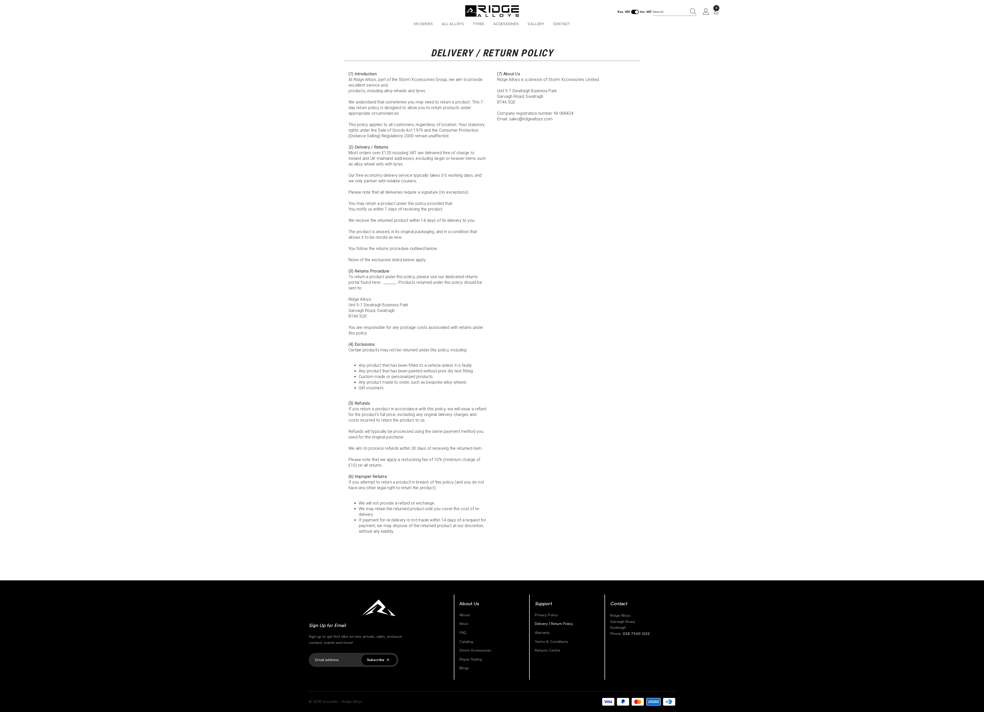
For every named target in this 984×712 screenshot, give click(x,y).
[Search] (674, 12)
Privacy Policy (546, 615)
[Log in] (706, 12)
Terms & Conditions (551, 642)
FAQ (462, 633)
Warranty (542, 633)
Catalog (466, 642)
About (464, 615)
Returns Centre (547, 650)
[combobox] (670, 12)
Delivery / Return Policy (554, 624)
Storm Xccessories (475, 650)
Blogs (464, 668)
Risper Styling (470, 659)
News (463, 624)
